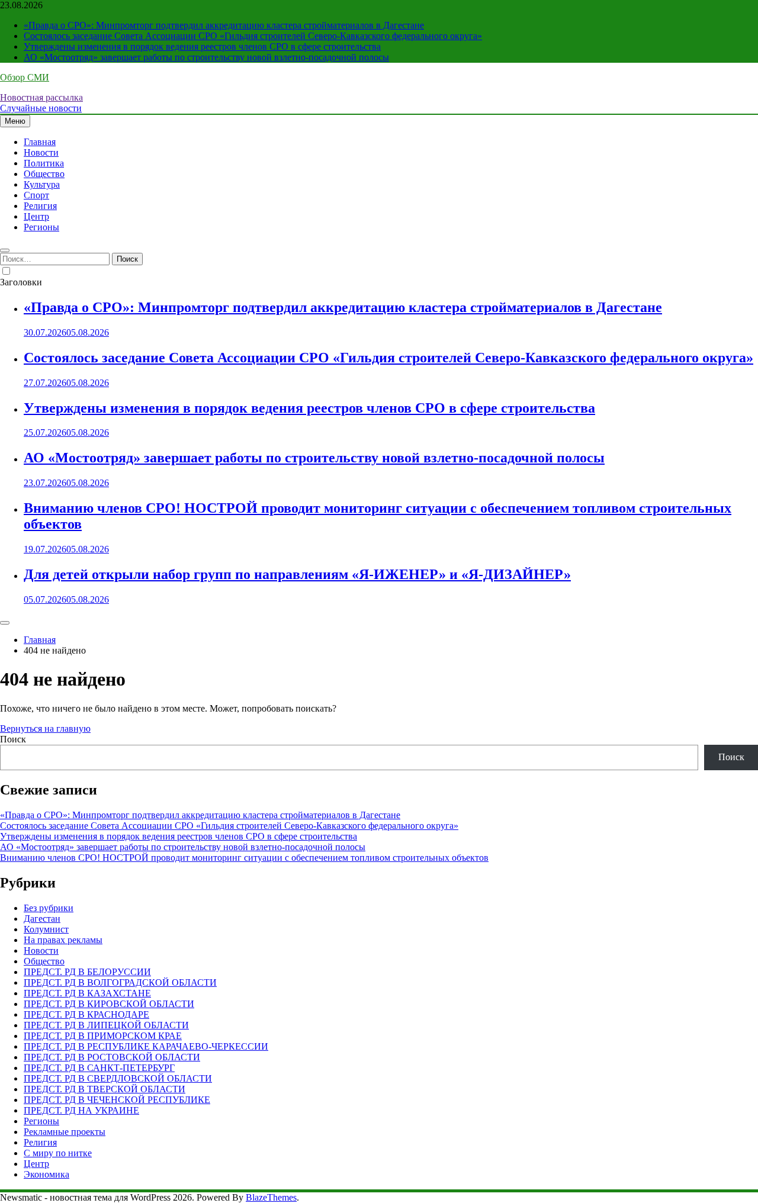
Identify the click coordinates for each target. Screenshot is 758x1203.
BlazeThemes (271, 1197)
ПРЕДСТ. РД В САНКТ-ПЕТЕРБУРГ (99, 1068)
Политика (44, 163)
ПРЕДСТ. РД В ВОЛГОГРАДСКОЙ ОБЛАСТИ (120, 982)
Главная (40, 142)
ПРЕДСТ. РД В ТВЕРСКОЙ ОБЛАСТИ (104, 1089)
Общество (44, 174)
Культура (42, 184)
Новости (41, 152)
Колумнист (46, 929)
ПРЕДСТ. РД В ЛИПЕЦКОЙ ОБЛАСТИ (106, 1025)
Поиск (13, 739)
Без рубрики (48, 908)
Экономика (46, 1174)
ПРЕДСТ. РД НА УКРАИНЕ (81, 1110)
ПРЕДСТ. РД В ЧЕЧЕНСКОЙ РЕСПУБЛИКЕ (117, 1100)
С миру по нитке (58, 1153)
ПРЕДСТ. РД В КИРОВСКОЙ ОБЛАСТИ (109, 1004)
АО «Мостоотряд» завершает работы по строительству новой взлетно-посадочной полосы (206, 57)
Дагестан (42, 918)
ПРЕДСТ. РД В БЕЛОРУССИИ (87, 972)
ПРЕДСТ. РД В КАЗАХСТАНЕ (87, 993)
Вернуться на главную (45, 728)
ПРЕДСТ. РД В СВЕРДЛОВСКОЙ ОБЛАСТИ (118, 1078)
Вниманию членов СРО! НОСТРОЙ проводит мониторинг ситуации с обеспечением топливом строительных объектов (244, 858)
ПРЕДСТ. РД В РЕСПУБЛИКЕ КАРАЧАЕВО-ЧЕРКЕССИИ (146, 1046)
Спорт (36, 195)
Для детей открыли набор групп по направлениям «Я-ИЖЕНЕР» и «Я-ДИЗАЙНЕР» (297, 574)
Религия (40, 206)
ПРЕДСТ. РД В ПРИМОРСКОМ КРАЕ (103, 1036)
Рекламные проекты (64, 1132)
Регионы (41, 227)
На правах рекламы (63, 940)
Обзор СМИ (24, 77)
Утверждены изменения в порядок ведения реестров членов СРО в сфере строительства (202, 46)
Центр (36, 216)
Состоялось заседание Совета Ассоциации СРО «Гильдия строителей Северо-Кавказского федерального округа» (253, 36)
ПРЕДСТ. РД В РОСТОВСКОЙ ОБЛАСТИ (112, 1057)
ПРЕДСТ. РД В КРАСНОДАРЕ (86, 1014)
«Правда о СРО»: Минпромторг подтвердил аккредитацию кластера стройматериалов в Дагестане (224, 25)
